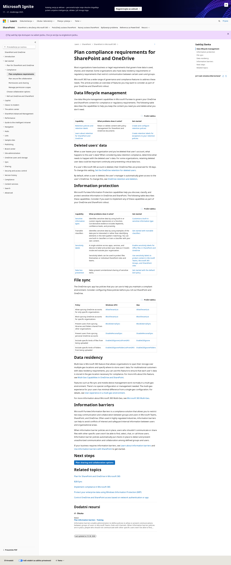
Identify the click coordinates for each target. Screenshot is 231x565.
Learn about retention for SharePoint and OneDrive (84, 136)
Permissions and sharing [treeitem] (19, 83)
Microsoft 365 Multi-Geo (138, 398)
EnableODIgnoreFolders (146, 347)
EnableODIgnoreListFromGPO (117, 340)
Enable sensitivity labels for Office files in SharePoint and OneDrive (144, 248)
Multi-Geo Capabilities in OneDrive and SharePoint (101, 377)
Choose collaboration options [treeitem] (18, 92)
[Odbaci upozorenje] (226, 5)
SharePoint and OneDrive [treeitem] (15, 52)
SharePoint (86, 44)
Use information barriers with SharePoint (93, 449)
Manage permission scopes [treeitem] (20, 87)
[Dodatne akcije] (155, 44)
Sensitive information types (80, 221)
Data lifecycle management (208, 49)
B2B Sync (78, 481)
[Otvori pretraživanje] (219, 21)
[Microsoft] (4, 21)
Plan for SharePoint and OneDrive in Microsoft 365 (97, 476)
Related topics (202, 68)
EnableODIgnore (143, 340)
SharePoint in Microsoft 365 (105, 44)
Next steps (201, 64)
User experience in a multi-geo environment (105, 393)
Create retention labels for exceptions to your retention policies (143, 136)
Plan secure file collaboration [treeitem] (20, 78)
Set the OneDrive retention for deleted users (115, 170)
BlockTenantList (112, 316)
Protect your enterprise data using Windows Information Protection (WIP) (107, 492)
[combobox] (19, 47)
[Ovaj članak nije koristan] (226, 76)
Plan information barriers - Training (88, 520)
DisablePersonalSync (114, 333)
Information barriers (205, 61)
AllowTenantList (112, 309)
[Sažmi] (35, 42)
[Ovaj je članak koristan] (223, 76)
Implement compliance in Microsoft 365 (92, 487)
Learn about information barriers (136, 445)
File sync (200, 55)
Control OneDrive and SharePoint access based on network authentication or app (111, 497)
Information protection (206, 52)
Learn (77, 44)
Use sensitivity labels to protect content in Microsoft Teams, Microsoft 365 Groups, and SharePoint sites (143, 260)
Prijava (225, 21)
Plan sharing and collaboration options (94, 462)
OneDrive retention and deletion (122, 179)
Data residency (203, 58)
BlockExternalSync (113, 324)
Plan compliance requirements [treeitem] (21, 74)
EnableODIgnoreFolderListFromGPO (120, 347)
